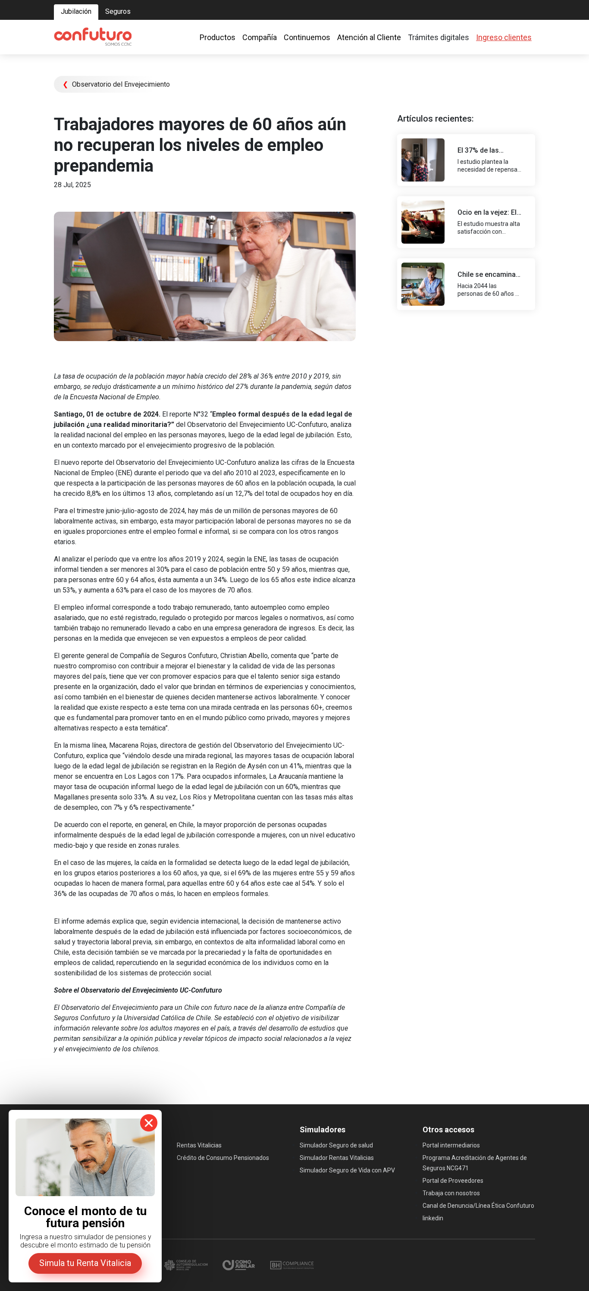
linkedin (433, 1218)
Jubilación (76, 11)
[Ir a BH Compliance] (292, 1264)
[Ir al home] (93, 37)
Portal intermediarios (451, 1145)
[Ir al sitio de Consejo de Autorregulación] (186, 1264)
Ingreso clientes (504, 37)
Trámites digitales (438, 37)
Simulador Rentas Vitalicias (337, 1157)
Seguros (118, 11)
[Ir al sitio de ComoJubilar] (239, 1264)
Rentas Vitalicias (199, 1145)
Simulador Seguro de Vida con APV (347, 1170)
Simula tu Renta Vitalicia (85, 1263)
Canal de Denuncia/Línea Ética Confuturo (478, 1205)
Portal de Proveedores (453, 1180)
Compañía (259, 37)
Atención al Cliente (369, 37)
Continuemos (307, 37)
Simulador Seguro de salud (336, 1145)
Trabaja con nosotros (451, 1193)
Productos (217, 37)
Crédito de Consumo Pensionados (223, 1157)
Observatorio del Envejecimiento (116, 84)
